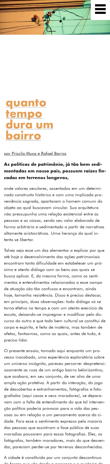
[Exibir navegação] (100, 10)
